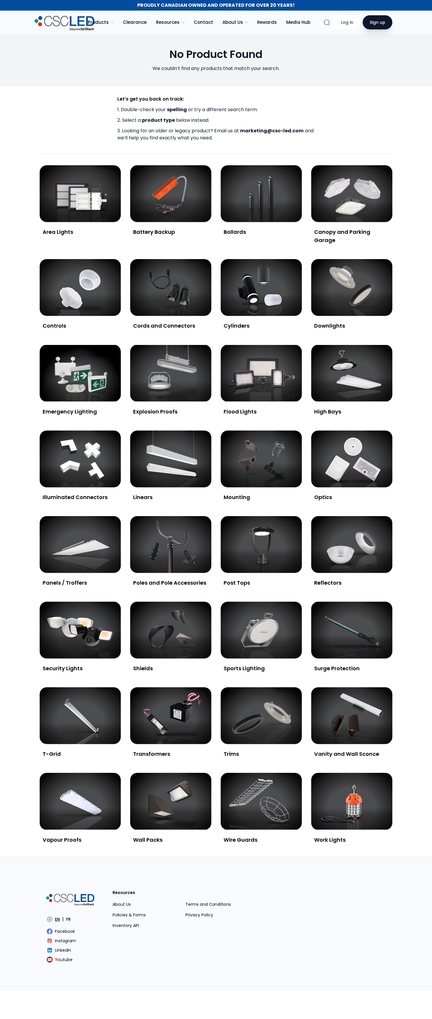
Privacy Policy (199, 915)
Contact (203, 22)
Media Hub (298, 22)
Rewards (267, 22)
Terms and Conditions (208, 904)
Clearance (135, 22)
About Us (232, 22)
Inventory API (126, 925)
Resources (168, 22)
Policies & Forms (129, 915)
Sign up (377, 22)
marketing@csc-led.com (272, 130)
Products (98, 22)
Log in (347, 22)
